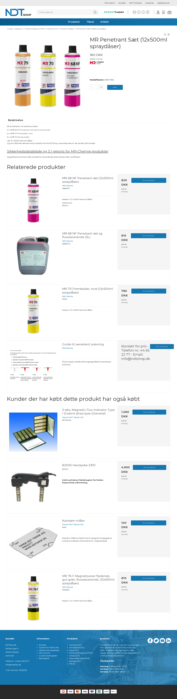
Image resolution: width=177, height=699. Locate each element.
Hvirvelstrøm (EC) (76, 647)
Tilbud (72, 664)
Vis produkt (149, 180)
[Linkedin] (147, 12)
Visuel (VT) (73, 650)
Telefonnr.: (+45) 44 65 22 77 (17, 661)
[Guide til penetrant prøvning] (33, 366)
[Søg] (68, 12)
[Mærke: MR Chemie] (97, 68)
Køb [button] (115, 87)
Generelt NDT (75, 645)
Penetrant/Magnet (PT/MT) (81, 653)
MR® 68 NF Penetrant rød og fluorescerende (30, 130)
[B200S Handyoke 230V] (33, 487)
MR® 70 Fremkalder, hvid (21, 133)
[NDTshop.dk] (18, 12)
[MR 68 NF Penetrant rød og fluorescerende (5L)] (33, 256)
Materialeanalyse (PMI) (79, 658)
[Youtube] (143, 12)
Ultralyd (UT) (74, 656)
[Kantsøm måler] (33, 543)
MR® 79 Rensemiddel (19, 137)
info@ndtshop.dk (135, 359)
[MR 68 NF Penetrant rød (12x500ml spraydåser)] (33, 200)
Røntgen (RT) (75, 661)
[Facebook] (134, 12)
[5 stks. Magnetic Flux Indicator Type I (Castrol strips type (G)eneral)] (33, 432)
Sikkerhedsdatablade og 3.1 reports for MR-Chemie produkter (57, 151)
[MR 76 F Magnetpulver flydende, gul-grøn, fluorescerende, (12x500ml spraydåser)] (33, 598)
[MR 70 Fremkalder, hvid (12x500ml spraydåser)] (33, 311)
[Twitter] (139, 12)
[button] (164, 34)
